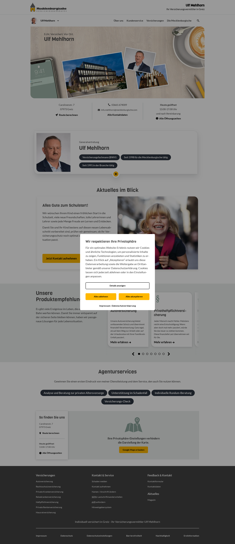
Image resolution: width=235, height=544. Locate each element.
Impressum (104, 305)
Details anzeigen (118, 285)
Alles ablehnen (101, 296)
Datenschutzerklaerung (124, 305)
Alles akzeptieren (134, 296)
